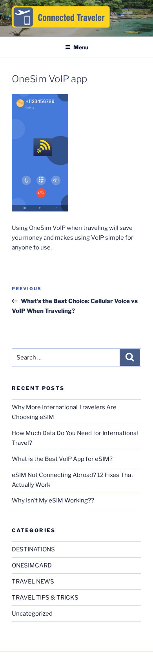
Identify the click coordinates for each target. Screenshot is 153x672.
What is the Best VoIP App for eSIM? (62, 458)
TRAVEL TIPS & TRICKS (45, 597)
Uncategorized (32, 613)
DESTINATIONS (33, 549)
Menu (80, 47)
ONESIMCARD (32, 565)
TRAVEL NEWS (33, 581)
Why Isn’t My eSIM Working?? (53, 500)
